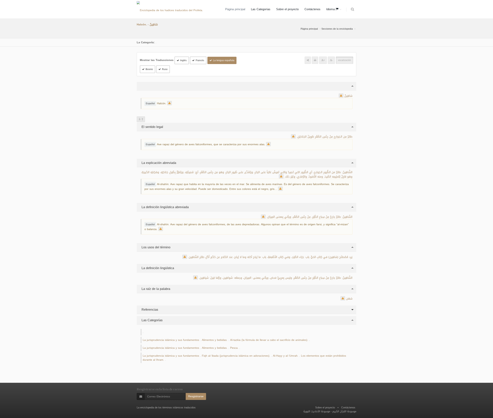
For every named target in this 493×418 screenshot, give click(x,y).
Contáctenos (312, 9)
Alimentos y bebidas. (214, 340)
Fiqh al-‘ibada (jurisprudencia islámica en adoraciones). (236, 355)
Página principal (235, 9)
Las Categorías (260, 9)
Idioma (331, 9)
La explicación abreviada (158, 163)
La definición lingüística (157, 268)
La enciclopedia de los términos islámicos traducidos (166, 407)
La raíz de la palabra (155, 289)
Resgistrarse (196, 396)
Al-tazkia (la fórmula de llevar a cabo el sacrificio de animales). (269, 340)
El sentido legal (152, 127)
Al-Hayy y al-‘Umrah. (285, 355)
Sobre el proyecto (287, 9)
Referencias (149, 310)
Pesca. (234, 347)
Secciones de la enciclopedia (337, 29)
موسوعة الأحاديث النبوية (316, 411)
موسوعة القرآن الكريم (344, 411)
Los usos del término (155, 247)
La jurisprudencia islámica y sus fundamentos (171, 340)
